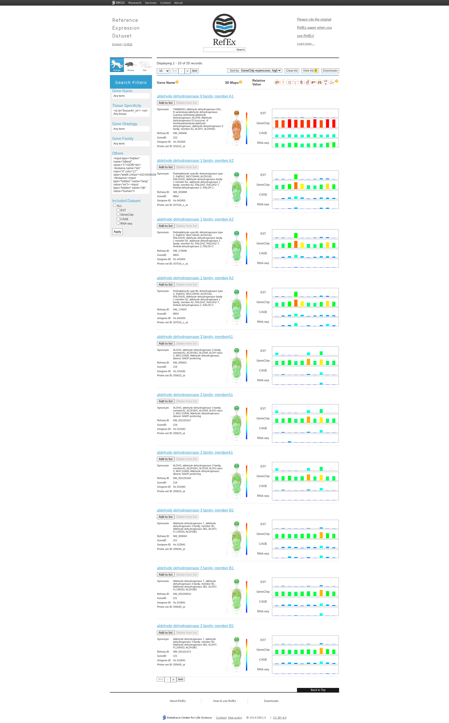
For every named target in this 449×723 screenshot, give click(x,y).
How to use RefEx (224, 701)
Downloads (330, 70)
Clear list (291, 70)
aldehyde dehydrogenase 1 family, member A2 (195, 161)
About (178, 2)
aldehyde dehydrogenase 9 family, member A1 (195, 96)
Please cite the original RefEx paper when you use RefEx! (314, 27)
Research (134, 2)
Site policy (235, 717)
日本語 (128, 44)
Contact (165, 2)
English (117, 44)
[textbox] (219, 49)
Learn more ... (306, 43)
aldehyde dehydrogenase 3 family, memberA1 (195, 337)
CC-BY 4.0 (279, 717)
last (194, 70)
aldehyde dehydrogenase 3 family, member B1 (195, 510)
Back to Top (318, 690)
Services (151, 2)
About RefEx (178, 701)
